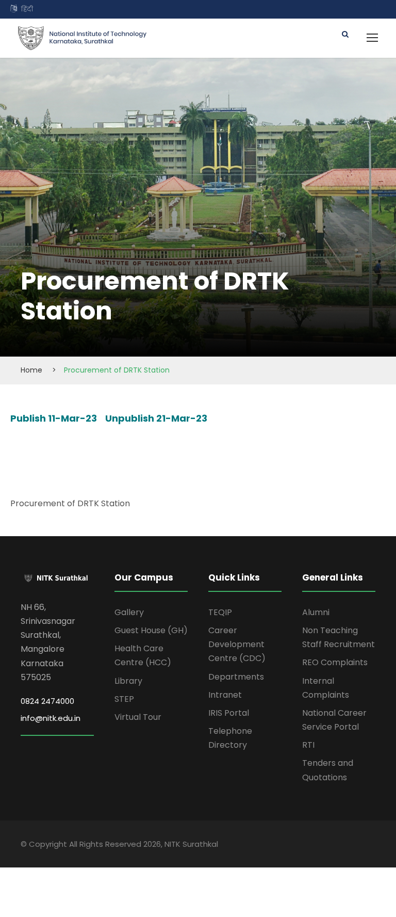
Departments (236, 677)
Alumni (315, 612)
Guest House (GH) (151, 630)
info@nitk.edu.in (50, 718)
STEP (124, 699)
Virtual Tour (137, 717)
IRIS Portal (228, 713)
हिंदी (27, 9)
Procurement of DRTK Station (70, 503)
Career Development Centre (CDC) (237, 644)
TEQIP (220, 612)
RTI (308, 745)
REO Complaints (335, 662)
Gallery (129, 612)
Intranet (225, 695)
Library (128, 681)
